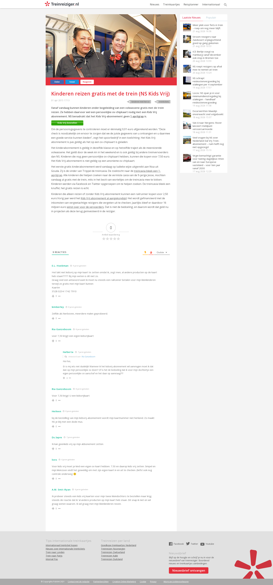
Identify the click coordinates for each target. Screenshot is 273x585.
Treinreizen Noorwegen (113, 548)
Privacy (153, 581)
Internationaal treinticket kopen (62, 545)
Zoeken (225, 5)
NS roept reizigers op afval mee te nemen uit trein (207, 68)
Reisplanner (191, 4)
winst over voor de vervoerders (85, 207)
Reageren (87, 81)
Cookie (143, 581)
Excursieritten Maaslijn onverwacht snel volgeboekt (208, 112)
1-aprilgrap (137, 116)
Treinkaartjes (171, 4)
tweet (72, 81)
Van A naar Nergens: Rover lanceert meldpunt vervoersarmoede (207, 126)
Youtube (210, 543)
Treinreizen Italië (109, 555)
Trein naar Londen (55, 552)
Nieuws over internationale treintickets (65, 548)
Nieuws (154, 4)
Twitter (194, 543)
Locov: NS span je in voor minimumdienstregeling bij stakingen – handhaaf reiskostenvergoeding (207, 97)
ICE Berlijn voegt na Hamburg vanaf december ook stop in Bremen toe (207, 54)
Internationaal (211, 4)
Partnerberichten (101, 581)
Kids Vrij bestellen (67, 122)
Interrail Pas (52, 559)
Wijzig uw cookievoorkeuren (176, 581)
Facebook (179, 543)
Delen (57, 81)
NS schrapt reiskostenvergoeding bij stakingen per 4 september (207, 81)
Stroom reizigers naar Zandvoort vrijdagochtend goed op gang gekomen (207, 40)
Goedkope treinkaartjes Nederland (118, 545)
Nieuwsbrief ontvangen (188, 570)
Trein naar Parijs (54, 555)
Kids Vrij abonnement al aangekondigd (104, 198)
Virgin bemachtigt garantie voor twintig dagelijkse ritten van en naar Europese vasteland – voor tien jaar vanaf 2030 (208, 162)
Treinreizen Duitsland (112, 559)
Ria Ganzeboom (88, 356)
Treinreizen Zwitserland (113, 552)
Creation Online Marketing (124, 581)
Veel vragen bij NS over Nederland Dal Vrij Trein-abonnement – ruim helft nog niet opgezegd (208, 142)
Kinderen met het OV (140, 101)
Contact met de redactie (78, 581)
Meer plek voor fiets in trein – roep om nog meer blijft (208, 26)
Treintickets (164, 101)
